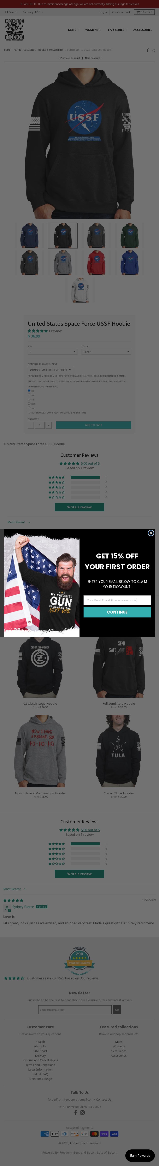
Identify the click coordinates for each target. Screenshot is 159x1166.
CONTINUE (117, 612)
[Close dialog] (150, 532)
